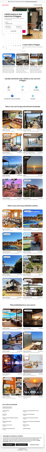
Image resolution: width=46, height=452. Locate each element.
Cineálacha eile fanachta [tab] (7, 407)
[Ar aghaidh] (25, 51)
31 (6, 48)
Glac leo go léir (9, 444)
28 (15, 45)
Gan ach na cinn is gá (22, 444)
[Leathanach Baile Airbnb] (5, 5)
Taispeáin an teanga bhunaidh (31, 1)
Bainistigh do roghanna (34, 444)
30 (20, 45)
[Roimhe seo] (20, 51)
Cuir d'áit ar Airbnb (38, 5)
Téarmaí (26, 450)
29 (18, 45)
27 (13, 45)
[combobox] (15, 23)
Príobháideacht (20, 450)
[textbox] (9, 27)
